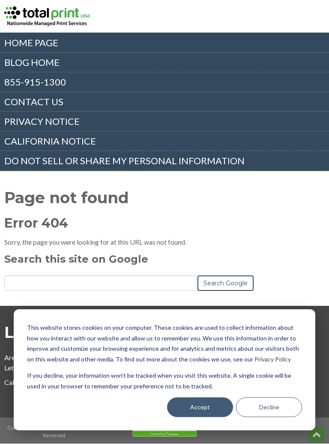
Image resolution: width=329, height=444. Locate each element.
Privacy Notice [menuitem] (42, 121)
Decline (269, 407)
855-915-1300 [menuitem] (35, 82)
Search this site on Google (76, 259)
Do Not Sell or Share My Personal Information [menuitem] (124, 160)
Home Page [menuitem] (31, 42)
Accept (200, 407)
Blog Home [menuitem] (32, 62)
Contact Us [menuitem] (33, 101)
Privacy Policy (272, 359)
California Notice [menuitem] (50, 141)
